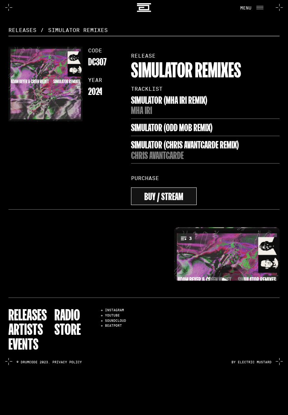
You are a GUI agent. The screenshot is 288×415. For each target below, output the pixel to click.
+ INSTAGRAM (112, 310)
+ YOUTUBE (110, 315)
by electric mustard (251, 362)
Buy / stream (163, 195)
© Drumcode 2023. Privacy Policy (49, 362)
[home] (144, 7)
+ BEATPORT (111, 325)
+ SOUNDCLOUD (113, 321)
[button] (254, 7)
